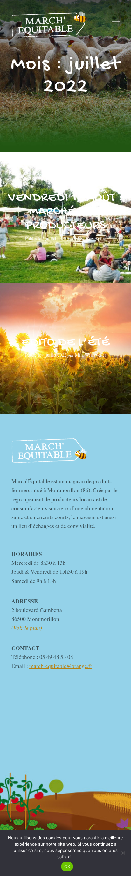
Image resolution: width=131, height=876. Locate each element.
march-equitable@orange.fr (60, 665)
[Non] (123, 853)
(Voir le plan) (26, 627)
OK (67, 866)
